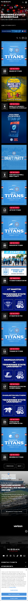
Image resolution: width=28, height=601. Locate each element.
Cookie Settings (14, 590)
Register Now (16, 278)
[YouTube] (24, 556)
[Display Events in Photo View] (25, 38)
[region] (14, 584)
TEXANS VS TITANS (16, 351)
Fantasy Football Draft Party (16, 175)
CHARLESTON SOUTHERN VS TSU (16, 422)
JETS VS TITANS (15, 210)
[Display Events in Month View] (23, 38)
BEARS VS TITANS (15, 71)
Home (3, 25)
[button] (23, 2)
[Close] (26, 569)
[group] (14, 526)
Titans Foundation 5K (17, 280)
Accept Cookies (14, 598)
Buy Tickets (16, 69)
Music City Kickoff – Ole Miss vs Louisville (17, 107)
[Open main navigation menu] (26, 2)
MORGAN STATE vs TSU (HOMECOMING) (17, 387)
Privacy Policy (12, 587)
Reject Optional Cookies (14, 594)
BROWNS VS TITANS (16, 457)
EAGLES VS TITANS (16, 245)
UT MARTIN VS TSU (16, 316)
